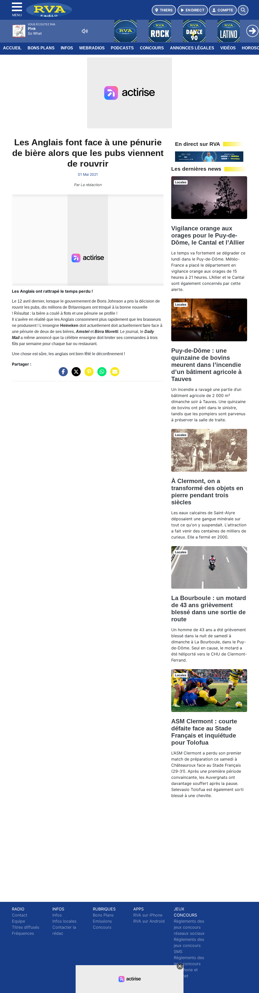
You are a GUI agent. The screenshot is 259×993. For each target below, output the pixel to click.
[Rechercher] (243, 10)
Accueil (12, 48)
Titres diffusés (25, 927)
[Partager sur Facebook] (62, 373)
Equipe (18, 921)
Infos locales (64, 921)
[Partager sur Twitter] (75, 373)
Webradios (92, 48)
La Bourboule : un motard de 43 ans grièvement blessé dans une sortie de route (208, 608)
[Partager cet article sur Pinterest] (88, 373)
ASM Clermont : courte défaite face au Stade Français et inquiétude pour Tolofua (204, 732)
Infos (67, 48)
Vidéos (228, 48)
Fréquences (23, 933)
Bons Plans (41, 48)
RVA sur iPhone (147, 915)
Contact (19, 915)
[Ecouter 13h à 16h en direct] (209, 156)
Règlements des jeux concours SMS (189, 945)
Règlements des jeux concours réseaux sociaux (189, 927)
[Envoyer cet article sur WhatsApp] (100, 373)
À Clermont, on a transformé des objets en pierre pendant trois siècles (207, 492)
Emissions (102, 921)
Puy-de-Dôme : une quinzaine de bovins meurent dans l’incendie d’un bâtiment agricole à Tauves (206, 364)
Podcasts (122, 48)
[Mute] (85, 31)
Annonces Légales (192, 48)
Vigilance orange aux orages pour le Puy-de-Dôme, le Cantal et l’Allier (207, 235)
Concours (152, 48)
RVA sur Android (149, 921)
